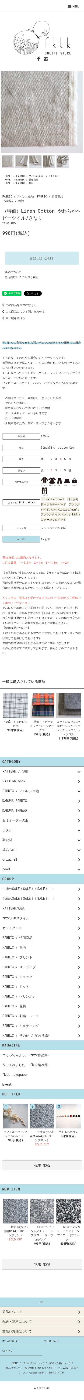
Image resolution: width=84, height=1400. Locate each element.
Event (7, 1084)
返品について (13, 272)
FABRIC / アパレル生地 (29, 176)
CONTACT (8, 1350)
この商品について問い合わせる (25, 311)
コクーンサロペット (53, 519)
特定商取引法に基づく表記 (21, 277)
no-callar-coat (52, 499)
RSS (51, 1372)
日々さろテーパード (53, 504)
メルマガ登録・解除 (33, 1372)
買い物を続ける (15, 318)
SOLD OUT (54, 176)
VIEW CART (51, 1341)
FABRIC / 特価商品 (27, 179)
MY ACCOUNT (10, 1341)
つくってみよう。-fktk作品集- (25, 1055)
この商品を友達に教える (21, 305)
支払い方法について (33, 1363)
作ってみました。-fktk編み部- (25, 1065)
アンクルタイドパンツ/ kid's (60, 514)
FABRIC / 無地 (25, 183)
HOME (7, 176)
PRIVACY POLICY (68, 1367)
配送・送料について (59, 1363)
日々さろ (72, 499)
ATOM (61, 1372)
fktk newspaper (15, 1074)
